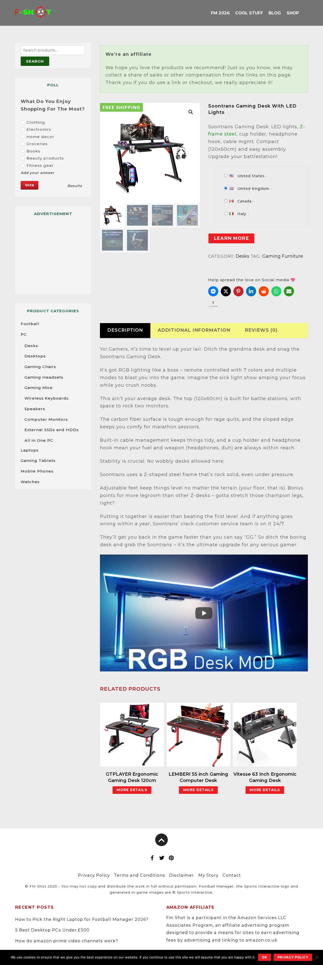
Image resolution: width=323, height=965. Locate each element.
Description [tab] (125, 330)
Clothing (35, 122)
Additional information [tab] (194, 330)
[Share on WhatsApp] (276, 291)
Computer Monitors (46, 419)
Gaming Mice (38, 387)
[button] (190, 112)
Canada (244, 200)
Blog (274, 12)
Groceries (37, 143)
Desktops (35, 356)
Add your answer (37, 173)
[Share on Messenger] (213, 291)
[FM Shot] (33, 14)
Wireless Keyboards (46, 398)
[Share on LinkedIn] (251, 291)
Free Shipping (121, 107)
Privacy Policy (94, 875)
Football (30, 323)
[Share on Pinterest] (238, 291)
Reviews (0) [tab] (261, 330)
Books (33, 151)
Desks (242, 256)
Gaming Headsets (43, 377)
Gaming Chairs (40, 366)
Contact (232, 875)
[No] (316, 957)
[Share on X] (226, 291)
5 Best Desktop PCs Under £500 (52, 929)
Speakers (34, 408)
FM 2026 (220, 12)
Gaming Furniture (282, 256)
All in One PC (38, 440)
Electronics (38, 129)
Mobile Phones (37, 471)
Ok (264, 957)
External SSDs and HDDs (51, 429)
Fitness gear (40, 165)
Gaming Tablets (38, 460)
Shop (293, 12)
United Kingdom (253, 188)
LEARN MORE (231, 238)
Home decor (40, 136)
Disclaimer (181, 875)
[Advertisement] (53, 252)
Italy (241, 213)
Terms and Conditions (139, 875)
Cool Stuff (249, 12)
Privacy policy (293, 957)
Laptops (30, 450)
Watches (30, 481)
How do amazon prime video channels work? (66, 940)
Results (74, 186)
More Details (132, 790)
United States (251, 175)
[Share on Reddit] (264, 291)
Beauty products (45, 158)
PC (24, 334)
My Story (208, 875)
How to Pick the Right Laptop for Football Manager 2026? (81, 919)
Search (35, 61)
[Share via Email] (289, 291)
